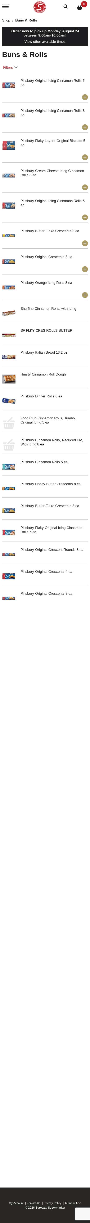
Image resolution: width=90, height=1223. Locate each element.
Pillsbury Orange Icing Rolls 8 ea (46, 283)
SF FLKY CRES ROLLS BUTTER (46, 331)
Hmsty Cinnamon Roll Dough (43, 374)
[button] (85, 97)
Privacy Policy (52, 1203)
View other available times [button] (45, 42)
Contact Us (33, 1203)
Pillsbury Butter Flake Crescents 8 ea (50, 231)
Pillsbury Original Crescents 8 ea (46, 257)
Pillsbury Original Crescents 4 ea (46, 572)
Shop (6, 20)
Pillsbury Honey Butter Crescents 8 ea (51, 484)
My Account (16, 1203)
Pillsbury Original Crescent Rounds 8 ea (52, 550)
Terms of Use (73, 1203)
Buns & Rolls (26, 20)
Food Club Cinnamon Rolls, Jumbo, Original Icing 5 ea (48, 420)
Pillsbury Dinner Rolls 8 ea (41, 396)
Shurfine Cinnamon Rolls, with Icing (48, 309)
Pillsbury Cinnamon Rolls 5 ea (44, 462)
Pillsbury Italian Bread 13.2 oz (44, 352)
